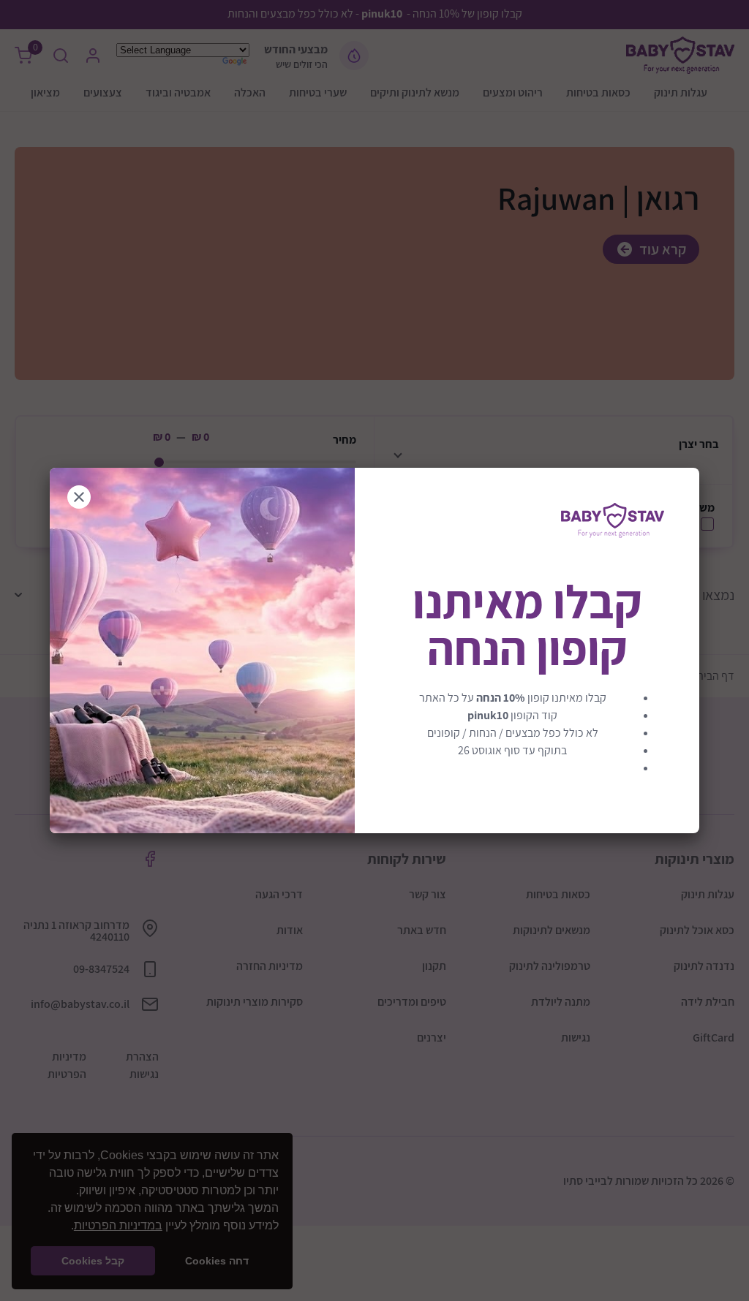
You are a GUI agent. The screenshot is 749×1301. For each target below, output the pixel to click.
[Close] (79, 497)
